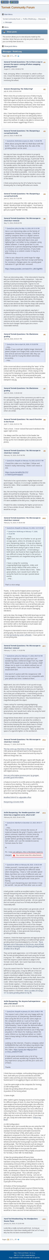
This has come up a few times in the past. (18, 749)
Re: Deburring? (27, 89)
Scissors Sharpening (12, 89)
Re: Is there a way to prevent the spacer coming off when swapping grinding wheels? (23, 64)
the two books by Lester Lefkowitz (19, 635)
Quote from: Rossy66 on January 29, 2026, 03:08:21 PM (25, 1012)
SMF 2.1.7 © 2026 (19, 1255)
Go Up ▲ (32, 1253)
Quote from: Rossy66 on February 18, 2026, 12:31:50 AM (25, 528)
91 (16, 56)
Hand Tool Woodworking (13, 1219)
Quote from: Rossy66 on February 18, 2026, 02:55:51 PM (25, 461)
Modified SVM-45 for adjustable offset (17, 797)
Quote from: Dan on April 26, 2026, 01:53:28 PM (22, 344)
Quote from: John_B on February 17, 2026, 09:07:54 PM (24, 656)
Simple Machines (30, 1255)
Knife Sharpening (10, 812)
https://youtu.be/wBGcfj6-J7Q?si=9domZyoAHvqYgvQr (16, 473)
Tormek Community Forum (18, 7)
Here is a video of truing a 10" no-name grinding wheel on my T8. (23, 992)
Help (15, 1253)
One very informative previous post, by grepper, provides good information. (21, 776)
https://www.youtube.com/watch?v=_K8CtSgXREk (23, 269)
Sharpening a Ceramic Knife (14, 802)
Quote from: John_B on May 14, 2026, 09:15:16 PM (23, 228)
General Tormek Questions (14, 62)
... (14, 56)
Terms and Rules (23, 1253)
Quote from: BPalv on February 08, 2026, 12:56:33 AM (24, 865)
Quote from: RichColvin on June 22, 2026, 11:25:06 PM (24, 141)
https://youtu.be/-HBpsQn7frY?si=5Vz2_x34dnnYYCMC (21, 1050)
